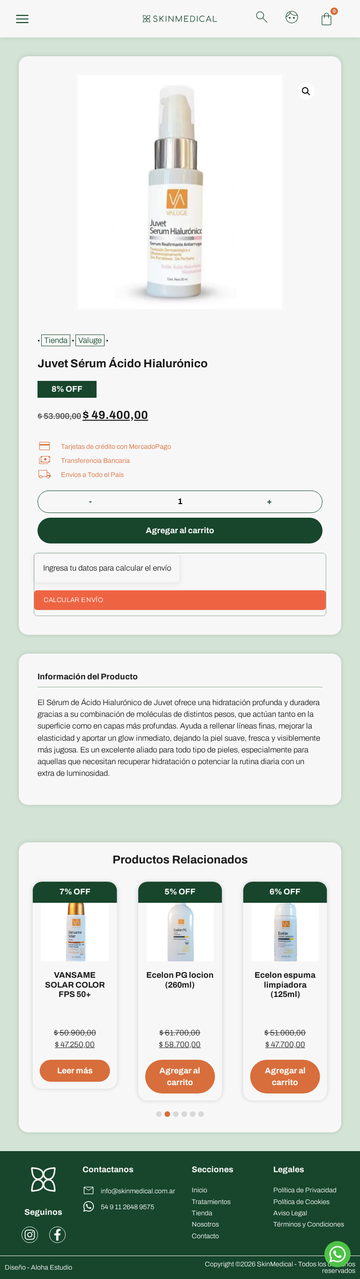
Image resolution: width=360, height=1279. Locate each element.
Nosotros (205, 1224)
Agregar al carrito (180, 530)
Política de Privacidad (305, 1190)
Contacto (205, 1236)
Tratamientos (211, 1201)
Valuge (90, 340)
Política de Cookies (301, 1201)
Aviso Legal (290, 1213)
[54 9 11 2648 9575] (88, 1206)
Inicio (199, 1190)
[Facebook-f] (57, 1235)
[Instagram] (30, 1235)
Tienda (56, 340)
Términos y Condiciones (308, 1224)
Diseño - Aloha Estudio (38, 1267)
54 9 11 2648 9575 (127, 1207)
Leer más (75, 1070)
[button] (306, 91)
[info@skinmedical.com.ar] (88, 1190)
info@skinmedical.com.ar (138, 1191)
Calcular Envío (73, 599)
